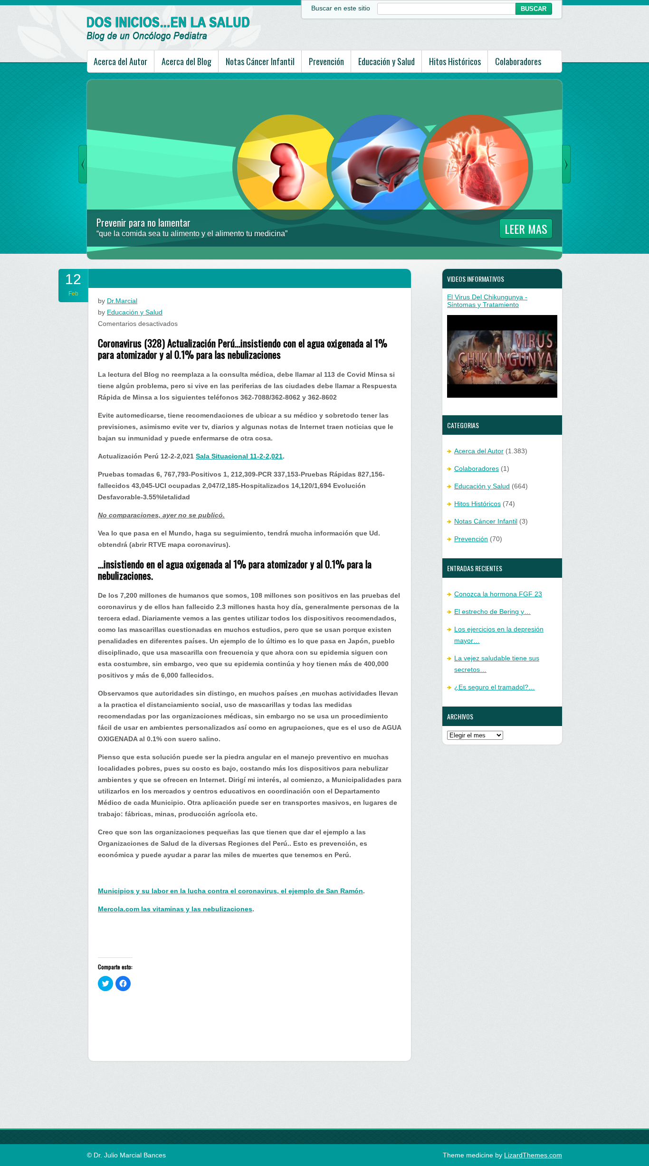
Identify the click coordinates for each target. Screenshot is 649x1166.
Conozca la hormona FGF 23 (498, 594)
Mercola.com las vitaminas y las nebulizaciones (175, 909)
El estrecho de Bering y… (492, 611)
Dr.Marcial (122, 301)
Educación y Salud (386, 61)
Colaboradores (518, 61)
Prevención (326, 61)
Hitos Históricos (455, 61)
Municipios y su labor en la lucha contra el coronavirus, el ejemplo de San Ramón (230, 891)
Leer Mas (526, 228)
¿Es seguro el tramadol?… (494, 687)
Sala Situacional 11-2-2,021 (239, 456)
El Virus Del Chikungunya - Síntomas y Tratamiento (487, 300)
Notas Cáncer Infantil (260, 61)
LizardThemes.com (533, 1155)
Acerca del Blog (186, 61)
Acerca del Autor (120, 61)
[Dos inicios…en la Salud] (168, 39)
